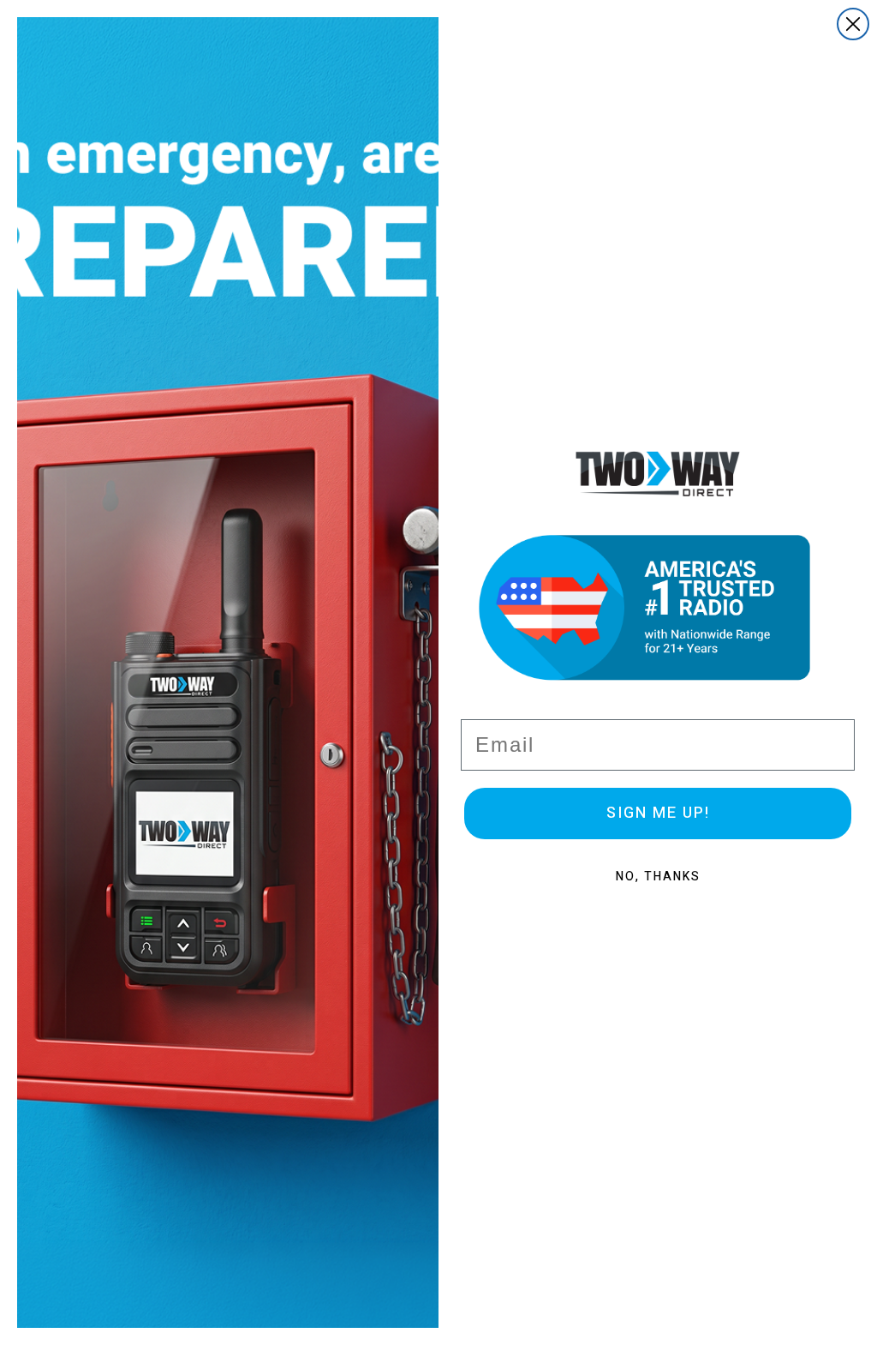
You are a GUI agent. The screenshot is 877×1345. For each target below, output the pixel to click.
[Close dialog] (853, 24)
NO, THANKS (658, 877)
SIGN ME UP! (658, 813)
